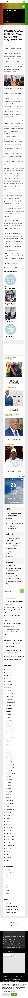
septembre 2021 (10, 845)
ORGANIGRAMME (12, 516)
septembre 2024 (10, 738)
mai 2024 (8, 750)
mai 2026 (8, 678)
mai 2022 (8, 821)
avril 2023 (8, 788)
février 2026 (9, 687)
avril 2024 (8, 753)
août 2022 (8, 812)
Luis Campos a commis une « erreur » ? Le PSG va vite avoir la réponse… (13, 631)
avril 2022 (8, 824)
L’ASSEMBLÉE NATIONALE (14, 568)
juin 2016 (8, 860)
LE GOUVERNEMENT (13, 571)
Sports (7, 890)
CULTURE (10, 556)
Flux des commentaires (12, 909)
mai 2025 (8, 714)
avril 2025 (8, 717)
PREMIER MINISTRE (10, 387)
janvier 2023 (9, 797)
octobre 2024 (9, 735)
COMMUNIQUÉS (12, 528)
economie (8, 879)
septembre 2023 (10, 774)
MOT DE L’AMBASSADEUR (14, 513)
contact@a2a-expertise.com (11, 981)
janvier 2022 (9, 833)
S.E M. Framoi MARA (14, 471)
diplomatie (8, 876)
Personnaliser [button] (6, 994)
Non (7, 887)
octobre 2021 (9, 842)
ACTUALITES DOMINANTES (10, 534)
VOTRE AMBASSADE (9, 509)
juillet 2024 (9, 744)
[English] (14, 14)
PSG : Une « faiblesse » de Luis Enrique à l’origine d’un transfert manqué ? (13, 609)
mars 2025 (9, 720)
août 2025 (8, 705)
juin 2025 (8, 711)
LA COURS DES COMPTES (14, 578)
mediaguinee (11, 346)
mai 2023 (8, 785)
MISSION (10, 518)
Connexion (8, 903)
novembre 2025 (10, 696)
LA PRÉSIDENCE (12, 565)
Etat (7, 882)
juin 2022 (8, 818)
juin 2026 (8, 675)
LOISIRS (10, 553)
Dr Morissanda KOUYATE (14, 440)
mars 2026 (9, 684)
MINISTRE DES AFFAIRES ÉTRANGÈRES (12, 415)
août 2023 (8, 777)
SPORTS (10, 551)
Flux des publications (11, 906)
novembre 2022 (10, 803)
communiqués (9, 873)
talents (8, 893)
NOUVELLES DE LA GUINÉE (14, 543)
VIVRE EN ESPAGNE (13, 526)
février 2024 (9, 759)
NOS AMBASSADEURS (13, 521)
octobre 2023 (9, 771)
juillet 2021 (9, 851)
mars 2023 (9, 791)
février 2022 (9, 830)
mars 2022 (9, 827)
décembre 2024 (10, 729)
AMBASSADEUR (9, 444)
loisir (7, 884)
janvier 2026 (9, 690)
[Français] (14, 17)
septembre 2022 (10, 809)
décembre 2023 (10, 765)
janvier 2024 (9, 762)
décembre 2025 (10, 693)
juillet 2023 (9, 780)
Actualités (8, 870)
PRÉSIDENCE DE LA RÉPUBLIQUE (10, 358)
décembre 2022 (10, 800)
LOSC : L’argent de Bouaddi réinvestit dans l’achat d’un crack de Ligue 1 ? (13, 618)
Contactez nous (12, 10)
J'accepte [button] (14, 994)
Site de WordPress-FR (12, 912)
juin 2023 (8, 783)
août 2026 (8, 669)
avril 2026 (8, 681)
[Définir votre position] (22, 479)
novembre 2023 (10, 768)
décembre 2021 (10, 836)
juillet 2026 (9, 672)
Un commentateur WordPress (14, 644)
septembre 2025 (10, 702)
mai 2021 (8, 857)
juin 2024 (8, 747)
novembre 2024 (10, 732)
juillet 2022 (9, 815)
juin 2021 (8, 854)
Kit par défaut (10, 646)
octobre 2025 (9, 699)
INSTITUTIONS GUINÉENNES (10, 561)
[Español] (14, 21)
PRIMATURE (11, 573)
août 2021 (8, 848)
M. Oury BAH (14, 410)
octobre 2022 (9, 806)
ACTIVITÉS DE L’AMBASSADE (15, 523)
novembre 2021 (10, 839)
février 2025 (9, 723)
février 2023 (9, 794)
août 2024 (8, 741)
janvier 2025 (9, 726)
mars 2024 (9, 756)
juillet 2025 (9, 708)
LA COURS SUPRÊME (13, 576)
